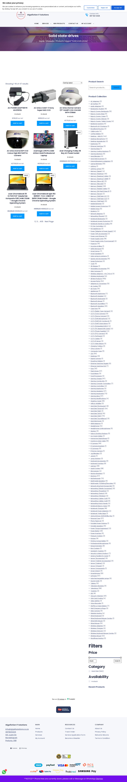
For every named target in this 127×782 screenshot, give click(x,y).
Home (41, 41)
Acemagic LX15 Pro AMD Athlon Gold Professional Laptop (44, 153)
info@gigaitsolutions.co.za (17, 729)
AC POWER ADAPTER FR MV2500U (17, 109)
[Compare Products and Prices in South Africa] (63, 710)
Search (116, 87)
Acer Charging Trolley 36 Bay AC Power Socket (70, 152)
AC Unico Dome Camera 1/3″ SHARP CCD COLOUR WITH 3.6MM (70, 110)
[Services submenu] (50, 23)
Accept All (118, 8)
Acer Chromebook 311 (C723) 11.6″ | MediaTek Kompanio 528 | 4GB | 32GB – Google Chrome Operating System (17, 198)
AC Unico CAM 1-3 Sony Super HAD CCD (44, 109)
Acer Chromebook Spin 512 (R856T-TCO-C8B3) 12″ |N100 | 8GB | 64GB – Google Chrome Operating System (44, 197)
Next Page (49, 221)
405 (41, 221)
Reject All (104, 8)
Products (50, 41)
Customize (90, 8)
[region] (63, 6)
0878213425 (10, 732)
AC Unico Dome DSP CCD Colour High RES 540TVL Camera (17, 153)
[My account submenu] (93, 23)
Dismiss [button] (99, 778)
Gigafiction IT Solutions (38, 14)
